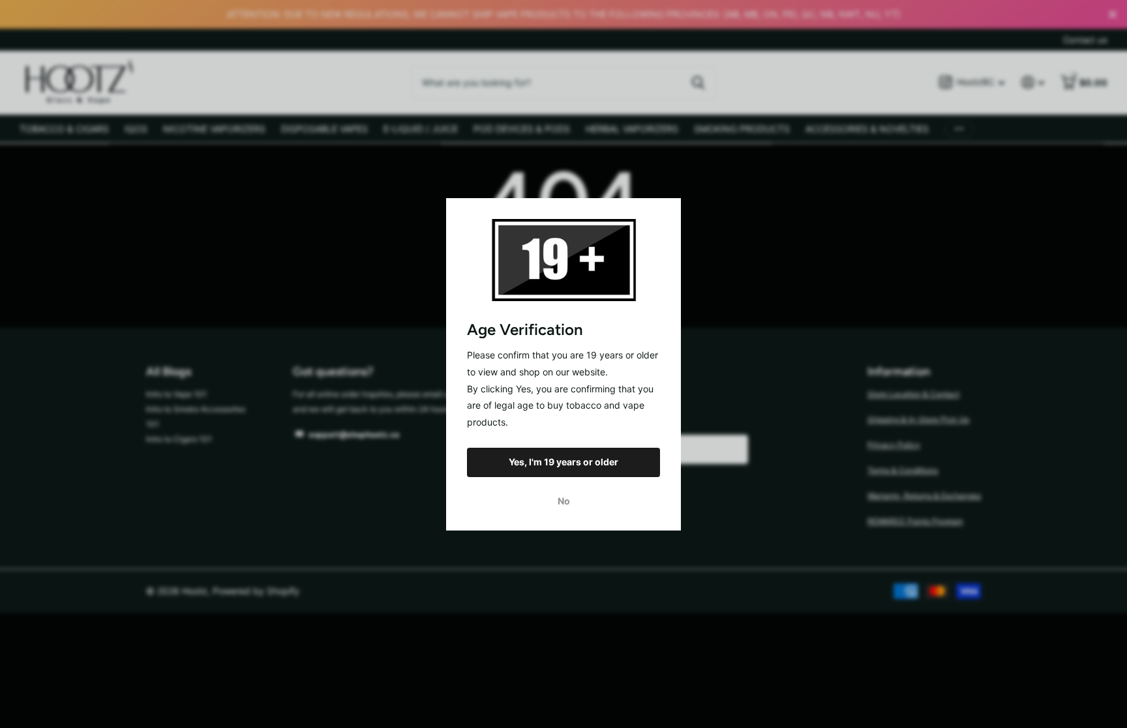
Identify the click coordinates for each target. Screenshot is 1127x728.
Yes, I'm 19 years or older (563, 461)
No (564, 500)
